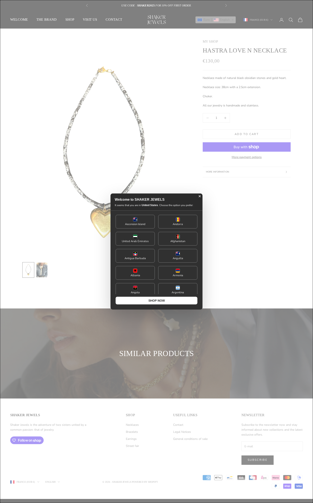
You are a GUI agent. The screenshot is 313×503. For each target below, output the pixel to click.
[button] (135, 221)
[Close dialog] (200, 196)
